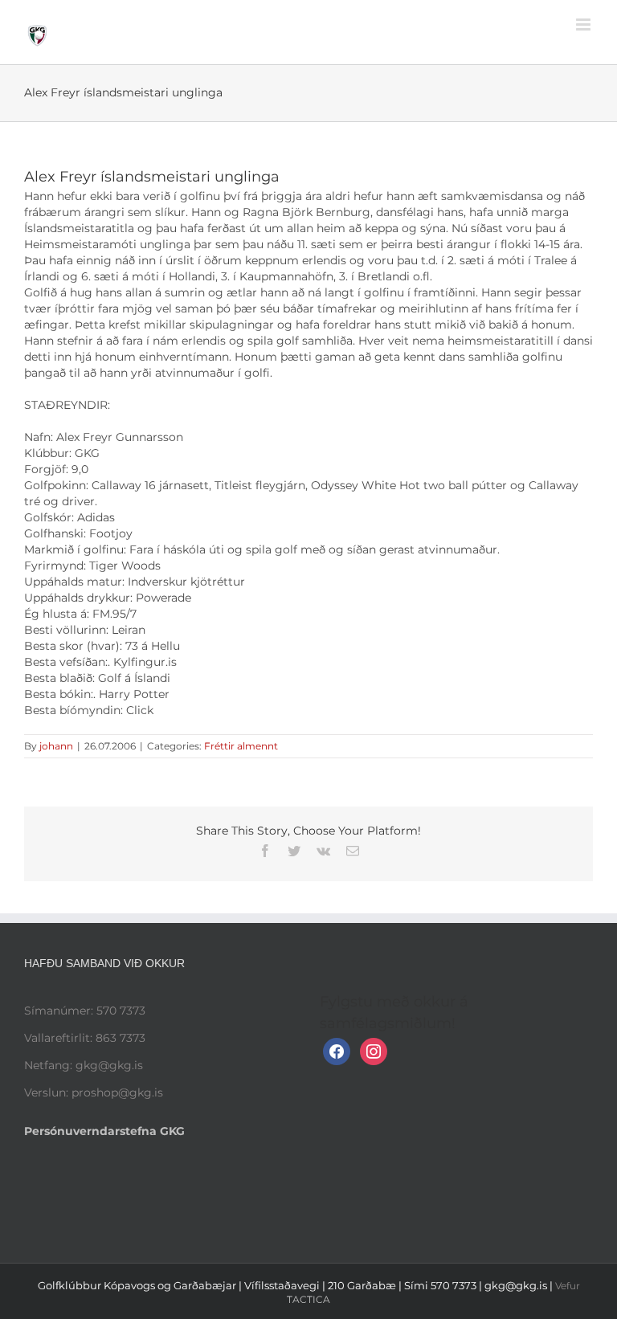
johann (56, 746)
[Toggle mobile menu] (584, 24)
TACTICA (308, 1299)
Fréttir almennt (241, 746)
